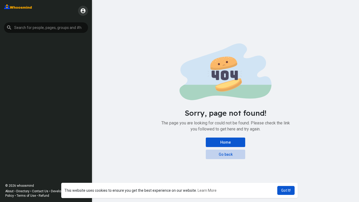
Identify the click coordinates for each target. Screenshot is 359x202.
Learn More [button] (207, 190)
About (9, 191)
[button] (46, 27)
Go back (226, 154)
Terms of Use (26, 196)
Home (225, 142)
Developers (59, 191)
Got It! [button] (286, 190)
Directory (22, 191)
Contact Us (40, 191)
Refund (44, 196)
